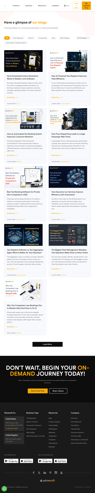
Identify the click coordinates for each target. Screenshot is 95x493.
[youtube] (61, 473)
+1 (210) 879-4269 (12, 428)
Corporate (43, 38)
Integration (53, 436)
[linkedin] (45, 473)
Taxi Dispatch (18, 38)
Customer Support (77, 432)
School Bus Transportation (16, 43)
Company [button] (55, 6)
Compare (52, 440)
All (7, 38)
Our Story (74, 418)
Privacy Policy (88, 487)
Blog (50, 418)
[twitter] (39, 473)
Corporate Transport (33, 425)
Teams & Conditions (79, 487)
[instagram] (56, 473)
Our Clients (75, 425)
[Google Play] (11, 461)
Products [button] (16, 6)
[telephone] (4, 489)
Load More (47, 344)
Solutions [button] (28, 6)
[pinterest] (50, 473)
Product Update (54, 422)
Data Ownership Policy (79, 443)
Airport (31, 38)
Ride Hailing (64, 38)
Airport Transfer (32, 422)
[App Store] (27, 461)
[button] (18, 38)
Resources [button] (42, 6)
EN (68, 6)
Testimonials (75, 429)
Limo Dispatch (31, 429)
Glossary (52, 447)
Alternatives (53, 443)
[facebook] (33, 473)
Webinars (52, 432)
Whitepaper (53, 429)
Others (19, 161)
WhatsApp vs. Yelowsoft (79, 440)
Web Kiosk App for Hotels (35, 436)
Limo (53, 38)
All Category (82, 38)
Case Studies (53, 425)
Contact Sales (76, 436)
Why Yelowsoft (76, 422)
